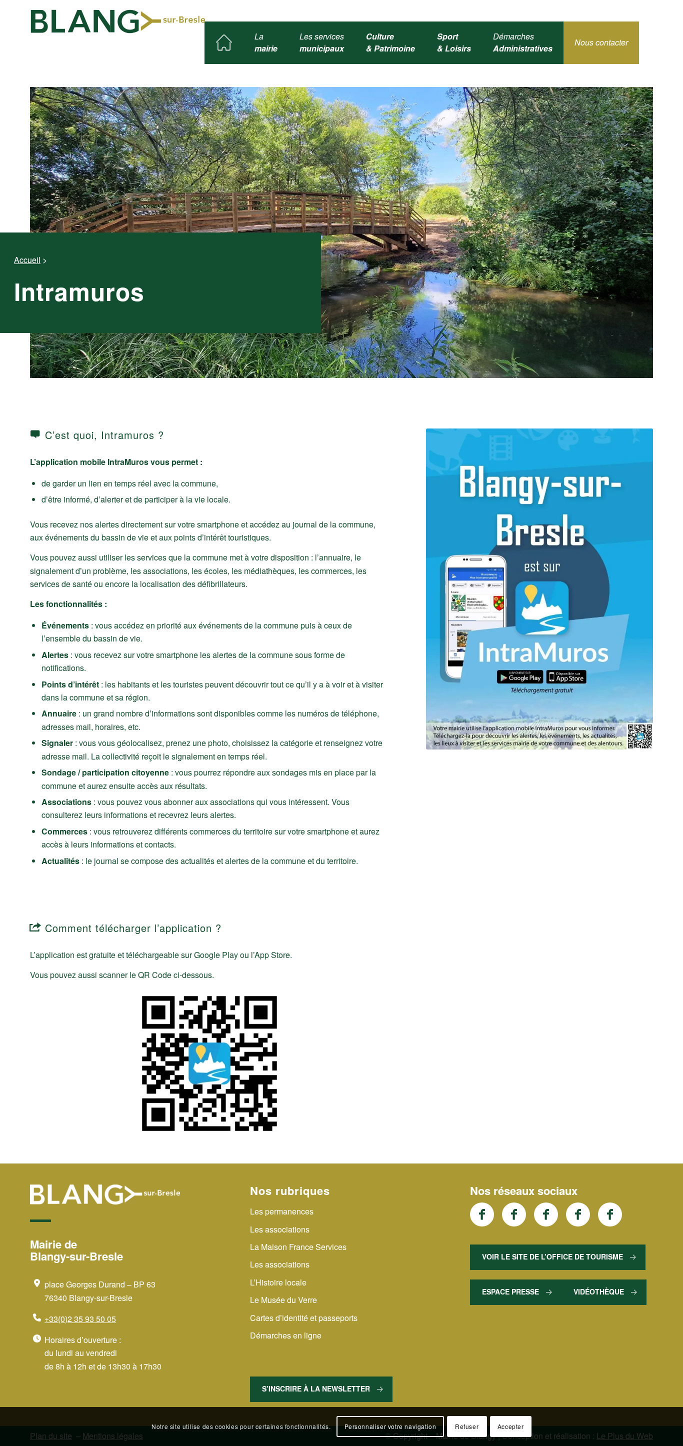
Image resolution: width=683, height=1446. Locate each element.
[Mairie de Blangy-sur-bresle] (118, 22)
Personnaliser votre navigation (390, 1426)
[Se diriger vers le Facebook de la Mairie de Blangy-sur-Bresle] (482, 1214)
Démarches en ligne (286, 1335)
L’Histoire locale (278, 1282)
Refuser (466, 1426)
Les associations (280, 1229)
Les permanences (282, 1211)
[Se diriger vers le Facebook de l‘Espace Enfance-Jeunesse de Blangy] (514, 1214)
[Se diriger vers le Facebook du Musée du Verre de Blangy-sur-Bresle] (578, 1214)
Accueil (27, 260)
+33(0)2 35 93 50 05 (80, 1318)
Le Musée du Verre (283, 1300)
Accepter (511, 1426)
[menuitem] (224, 43)
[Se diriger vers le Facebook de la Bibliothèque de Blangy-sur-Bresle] (546, 1214)
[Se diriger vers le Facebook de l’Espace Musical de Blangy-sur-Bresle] (610, 1214)
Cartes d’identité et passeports (304, 1318)
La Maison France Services (298, 1246)
